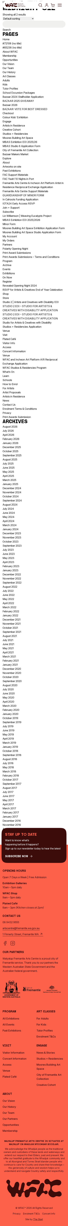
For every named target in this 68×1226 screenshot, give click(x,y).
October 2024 (11, 496)
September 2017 (12, 783)
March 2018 (9, 771)
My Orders (8, 240)
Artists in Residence (14, 125)
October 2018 (10, 750)
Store (6, 298)
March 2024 (10, 525)
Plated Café (9, 339)
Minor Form (9, 224)
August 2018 (10, 759)
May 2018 (8, 767)
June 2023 (9, 553)
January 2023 (10, 570)
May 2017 (8, 800)
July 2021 (8, 640)
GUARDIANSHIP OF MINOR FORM (23, 195)
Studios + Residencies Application (22, 326)
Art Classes (9, 76)
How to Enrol (10, 384)
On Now (7, 277)
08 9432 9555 (11, 922)
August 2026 (10, 426)
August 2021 (10, 636)
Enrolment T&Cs (31, 1213)
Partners (7, 244)
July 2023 (8, 549)
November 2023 (12, 537)
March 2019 (9, 742)
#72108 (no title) (12, 43)
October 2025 (10, 451)
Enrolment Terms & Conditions (20, 408)
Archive (7, 265)
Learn (6, 376)
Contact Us (9, 404)
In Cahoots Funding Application (20, 199)
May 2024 (8, 517)
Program (7, 261)
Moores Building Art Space (18, 137)
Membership (9, 55)
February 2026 (11, 439)
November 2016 (12, 824)
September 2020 (12, 681)
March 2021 (9, 656)
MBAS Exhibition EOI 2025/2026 (21, 220)
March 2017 (9, 808)
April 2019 (8, 738)
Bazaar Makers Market (15, 154)
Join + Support (11, 207)
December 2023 (12, 533)
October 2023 (11, 541)
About (6, 162)
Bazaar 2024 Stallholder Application (23, 96)
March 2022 (9, 607)
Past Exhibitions (12, 170)
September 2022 (12, 582)
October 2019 (10, 718)
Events (6, 269)
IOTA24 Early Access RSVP (19, 203)
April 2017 (8, 804)
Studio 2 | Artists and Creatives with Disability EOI (31, 302)
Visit (5, 334)
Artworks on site (12, 166)
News (6, 400)
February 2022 (11, 611)
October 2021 (10, 627)
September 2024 (12, 500)
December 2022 (12, 574)
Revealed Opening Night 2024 (20, 285)
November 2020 (12, 672)
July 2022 (8, 590)
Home (6, 39)
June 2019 (8, 730)
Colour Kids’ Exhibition (15, 117)
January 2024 (11, 529)
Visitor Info (9, 343)
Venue (6, 330)
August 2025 (10, 459)
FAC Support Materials (15, 174)
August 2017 (10, 787)
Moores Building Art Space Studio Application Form (32, 232)
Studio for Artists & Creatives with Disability (27, 322)
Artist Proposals (12, 392)
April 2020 (8, 701)
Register (7, 281)
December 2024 (12, 488)
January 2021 (10, 664)
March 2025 (9, 480)
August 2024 (10, 504)
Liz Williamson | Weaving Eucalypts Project (27, 215)
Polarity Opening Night (15, 248)
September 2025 (12, 455)
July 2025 (8, 463)
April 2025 (8, 475)
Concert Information (14, 351)
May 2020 (8, 697)
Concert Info (48, 1213)
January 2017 (10, 816)
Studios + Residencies (15, 133)
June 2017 (8, 796)
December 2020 (12, 668)
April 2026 (8, 434)
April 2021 (8, 652)
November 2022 (12, 578)
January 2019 (10, 746)
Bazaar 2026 (10, 105)
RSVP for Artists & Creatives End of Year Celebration (33, 289)
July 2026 (8, 430)
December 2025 (12, 447)
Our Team (8, 68)
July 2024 (8, 508)
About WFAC (10, 51)
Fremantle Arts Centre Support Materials (25, 191)
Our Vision (8, 64)
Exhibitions (9, 273)
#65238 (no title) (12, 47)
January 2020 (10, 714)
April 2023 (8, 562)
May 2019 (8, 734)
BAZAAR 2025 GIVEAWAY (18, 100)
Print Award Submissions (17, 252)
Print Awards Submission (17, 417)
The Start (38, 1219)
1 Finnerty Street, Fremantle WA (21, 934)
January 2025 (10, 484)
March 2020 (9, 705)
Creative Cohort (12, 129)
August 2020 (10, 685)
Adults (6, 80)
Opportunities (10, 59)
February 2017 (11, 812)
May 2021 (8, 648)
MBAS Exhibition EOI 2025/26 (20, 142)
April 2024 (8, 521)
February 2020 (11, 709)
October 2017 (10, 779)
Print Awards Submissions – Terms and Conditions (31, 256)
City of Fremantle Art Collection (20, 150)
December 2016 (12, 820)
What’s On (8, 371)
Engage (7, 121)
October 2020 (11, 677)
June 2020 (9, 693)
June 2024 (9, 512)
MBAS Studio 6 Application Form (21, 146)
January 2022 (10, 615)
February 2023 (11, 566)
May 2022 (8, 599)
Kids (5, 84)
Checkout (8, 113)
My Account (10, 236)
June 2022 (9, 595)
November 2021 (12, 623)
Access (7, 347)
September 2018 (12, 755)
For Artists (8, 388)
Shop (6, 293)
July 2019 (8, 726)
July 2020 (8, 689)
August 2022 (10, 586)
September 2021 (12, 631)
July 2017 (8, 792)
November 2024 (12, 492)
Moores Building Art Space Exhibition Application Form (34, 228)
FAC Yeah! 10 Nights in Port (18, 178)
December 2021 (12, 619)
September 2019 (12, 722)
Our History (9, 72)
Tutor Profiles (10, 88)
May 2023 (8, 558)
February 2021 (11, 660)
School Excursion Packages (19, 92)
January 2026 (10, 443)
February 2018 (11, 775)
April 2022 (8, 603)
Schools (7, 380)
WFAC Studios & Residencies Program (24, 367)
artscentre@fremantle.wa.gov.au (21, 928)
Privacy (7, 412)
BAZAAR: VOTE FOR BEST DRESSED (25, 109)
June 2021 (8, 644)
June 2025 (9, 467)
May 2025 (8, 471)
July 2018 (8, 763)
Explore (7, 158)
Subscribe (8, 211)
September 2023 (12, 545)
